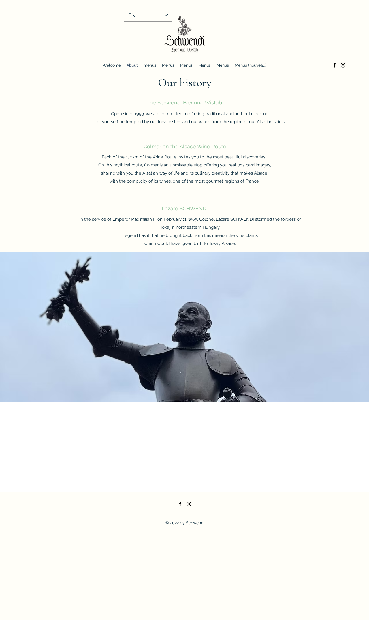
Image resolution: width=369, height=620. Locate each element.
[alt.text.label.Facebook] (334, 65)
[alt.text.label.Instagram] (343, 65)
